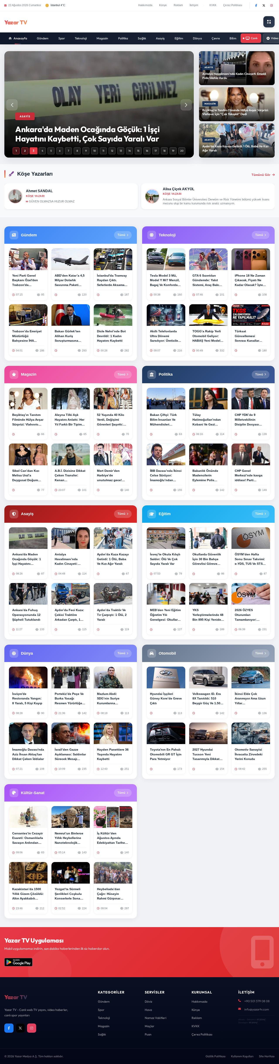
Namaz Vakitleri (155, 1018)
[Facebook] (256, 5)
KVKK (212, 5)
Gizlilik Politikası (216, 1056)
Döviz (148, 1001)
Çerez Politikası (232, 5)
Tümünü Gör (261, 174)
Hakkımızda (145, 5)
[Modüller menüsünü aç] (269, 21)
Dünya (197, 38)
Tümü (121, 235)
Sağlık (142, 38)
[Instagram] (271, 5)
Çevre (216, 38)
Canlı (254, 38)
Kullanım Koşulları (242, 1056)
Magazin (102, 38)
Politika (123, 38)
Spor (61, 38)
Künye (163, 5)
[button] (186, 104)
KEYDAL (260, 1019)
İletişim (194, 5)
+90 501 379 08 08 (257, 1001)
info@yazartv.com (256, 1009)
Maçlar (149, 1026)
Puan (148, 1034)
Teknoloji (81, 38)
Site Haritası (267, 1056)
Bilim (233, 38)
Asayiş (160, 38)
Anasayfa (20, 38)
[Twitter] (263, 5)
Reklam (178, 5)
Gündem (43, 38)
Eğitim (179, 38)
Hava (148, 1010)
